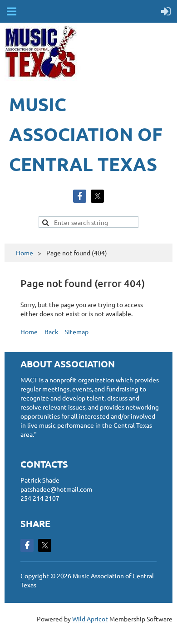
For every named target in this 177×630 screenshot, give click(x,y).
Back (51, 331)
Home (24, 253)
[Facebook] (79, 196)
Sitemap (76, 331)
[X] (97, 196)
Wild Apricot (90, 619)
